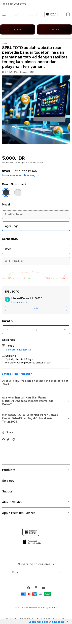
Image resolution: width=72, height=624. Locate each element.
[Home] (26, 14)
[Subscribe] (59, 573)
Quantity (7, 321)
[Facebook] (4, 440)
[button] (4, 14)
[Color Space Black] (6, 192)
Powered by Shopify (46, 607)
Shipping (19, 163)
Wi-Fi (8, 249)
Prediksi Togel (14, 214)
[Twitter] (9, 440)
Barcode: (23, 72)
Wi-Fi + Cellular (14, 261)
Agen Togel (12, 226)
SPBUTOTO (30, 607)
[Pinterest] (14, 440)
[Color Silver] (17, 192)
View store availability (18, 349)
